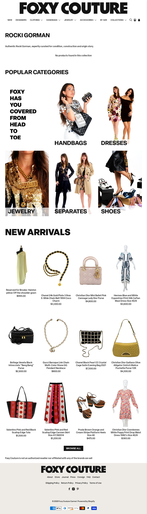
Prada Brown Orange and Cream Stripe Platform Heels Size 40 (91, 433)
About (50, 477)
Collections (117, 20)
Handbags (51, 20)
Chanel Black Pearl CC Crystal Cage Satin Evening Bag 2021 (91, 364)
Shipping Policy (52, 483)
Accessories (86, 20)
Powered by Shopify (86, 501)
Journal (65, 477)
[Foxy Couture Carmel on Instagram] (73, 490)
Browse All (73, 448)
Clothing (35, 20)
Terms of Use (95, 483)
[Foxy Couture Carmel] (73, 8)
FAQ (88, 477)
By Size (103, 20)
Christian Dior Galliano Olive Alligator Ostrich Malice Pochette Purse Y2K (125, 365)
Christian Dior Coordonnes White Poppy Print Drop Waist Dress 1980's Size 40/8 (126, 433)
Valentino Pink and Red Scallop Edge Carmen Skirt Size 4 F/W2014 (56, 433)
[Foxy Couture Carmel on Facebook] (69, 490)
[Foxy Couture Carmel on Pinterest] (77, 490)
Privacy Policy (81, 483)
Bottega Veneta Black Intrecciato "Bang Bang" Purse (21, 365)
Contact (96, 477)
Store (57, 477)
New (10, 20)
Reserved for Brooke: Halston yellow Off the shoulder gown (21, 291)
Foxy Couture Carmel (68, 501)
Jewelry (68, 20)
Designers (21, 20)
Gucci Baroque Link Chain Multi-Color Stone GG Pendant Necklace (56, 365)
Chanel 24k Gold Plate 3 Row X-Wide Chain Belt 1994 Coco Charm (56, 298)
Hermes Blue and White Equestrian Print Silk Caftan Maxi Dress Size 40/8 (126, 298)
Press (73, 477)
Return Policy (67, 483)
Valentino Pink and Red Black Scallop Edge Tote (21, 431)
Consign (81, 477)
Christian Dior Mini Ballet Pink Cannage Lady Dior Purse (91, 297)
